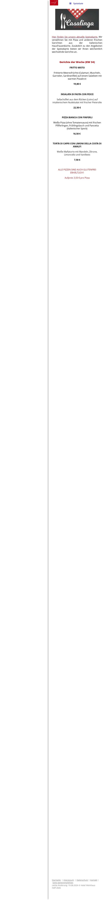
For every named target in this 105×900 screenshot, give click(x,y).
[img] (24, 450)
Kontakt (93, 880)
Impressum (68, 880)
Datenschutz (82, 880)
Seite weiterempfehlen (62, 882)
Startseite (56, 880)
